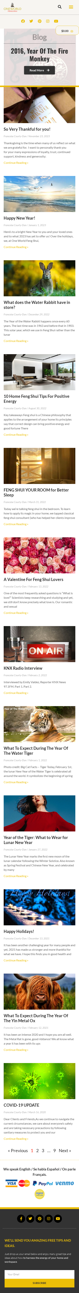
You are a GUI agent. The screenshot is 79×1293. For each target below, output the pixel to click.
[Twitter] (31, 21)
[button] (71, 7)
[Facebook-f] (21, 1219)
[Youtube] (56, 21)
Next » (65, 1150)
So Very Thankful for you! (27, 129)
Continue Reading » (16, 162)
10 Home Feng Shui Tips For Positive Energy (36, 399)
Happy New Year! (19, 218)
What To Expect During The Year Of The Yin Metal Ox (36, 1018)
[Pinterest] (39, 21)
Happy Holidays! (19, 931)
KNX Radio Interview (23, 668)
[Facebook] (23, 21)
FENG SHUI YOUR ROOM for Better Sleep (36, 492)
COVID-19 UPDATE (21, 1105)
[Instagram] (47, 21)
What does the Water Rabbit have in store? (37, 305)
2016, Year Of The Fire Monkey (39, 54)
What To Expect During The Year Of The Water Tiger (36, 751)
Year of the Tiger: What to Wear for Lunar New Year (36, 840)
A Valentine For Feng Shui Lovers (33, 579)
